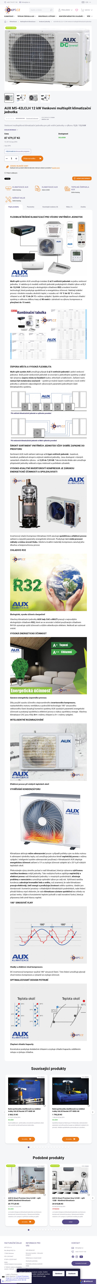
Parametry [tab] (30, 207)
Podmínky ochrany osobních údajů (34, 1265)
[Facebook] (73, 1256)
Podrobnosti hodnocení (32, 118)
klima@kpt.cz (79, 1248)
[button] (28, 1147)
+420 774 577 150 (80, 1251)
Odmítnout (58, 1273)
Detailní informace (10, 129)
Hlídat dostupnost (83, 178)
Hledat (51, 10)
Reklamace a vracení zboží (33, 1258)
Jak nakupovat (30, 1250)
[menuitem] (10, 16)
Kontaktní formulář (81, 1263)
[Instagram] (76, 1256)
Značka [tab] (83, 207)
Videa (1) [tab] (69, 207)
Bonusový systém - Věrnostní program (34, 1254)
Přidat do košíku (29, 158)
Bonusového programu (22, 151)
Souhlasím (72, 1273)
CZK (86, 2)
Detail (70, 1222)
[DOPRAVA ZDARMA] (26, 1180)
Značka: (45, 119)
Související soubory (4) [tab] (50, 207)
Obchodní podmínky (32, 1261)
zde (44, 1276)
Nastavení (24, 1281)
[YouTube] (81, 1256)
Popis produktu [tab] (13, 207)
